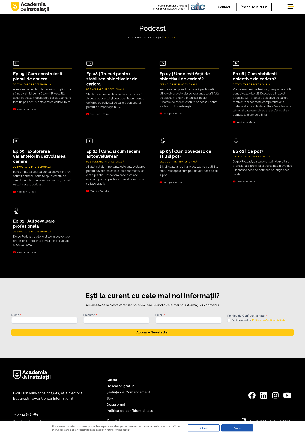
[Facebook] (252, 395)
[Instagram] (275, 395)
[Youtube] (287, 395)
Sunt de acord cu (258, 320)
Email (160, 315)
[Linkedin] (263, 395)
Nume (16, 315)
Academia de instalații (144, 37)
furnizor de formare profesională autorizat (170, 7)
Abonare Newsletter (152, 332)
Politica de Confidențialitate (268, 320)
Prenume (90, 315)
